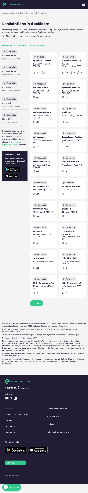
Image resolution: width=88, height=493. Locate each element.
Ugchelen (6, 145)
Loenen (15, 145)
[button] (84, 4)
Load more (36, 303)
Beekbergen (16, 142)
